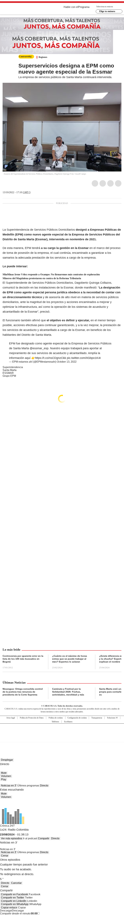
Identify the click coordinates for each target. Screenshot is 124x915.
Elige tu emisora (107, 11)
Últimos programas (28, 785)
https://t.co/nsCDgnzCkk (50, 358)
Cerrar (4, 855)
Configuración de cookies (77, 718)
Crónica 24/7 (7, 825)
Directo (44, 785)
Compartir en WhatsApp (14, 904)
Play (3, 779)
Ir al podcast (30, 838)
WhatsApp (118, 183)
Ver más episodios (11, 838)
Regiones (43, 57)
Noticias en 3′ (8, 785)
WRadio (20, 9)
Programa (83, 7)
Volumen (6, 776)
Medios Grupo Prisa (62, 738)
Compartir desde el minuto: (18, 913)
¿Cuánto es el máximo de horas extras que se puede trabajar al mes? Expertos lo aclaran (69, 659)
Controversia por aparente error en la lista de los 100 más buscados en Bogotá (23, 659)
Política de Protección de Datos (32, 718)
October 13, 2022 (67, 361)
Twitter (102, 183)
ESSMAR (8, 373)
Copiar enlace (9, 907)
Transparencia (96, 718)
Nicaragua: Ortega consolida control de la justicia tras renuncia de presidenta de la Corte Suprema (23, 692)
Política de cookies (56, 718)
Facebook (95, 183)
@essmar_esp (39, 348)
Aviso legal (10, 718)
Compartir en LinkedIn (13, 901)
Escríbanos (68, 722)
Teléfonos (55, 722)
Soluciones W (112, 718)
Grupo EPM (9, 375)
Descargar (6, 910)
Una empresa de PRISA (62, 730)
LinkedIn (110, 183)
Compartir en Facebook (14, 894)
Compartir (43, 838)
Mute (4, 772)
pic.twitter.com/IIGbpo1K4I (84, 358)
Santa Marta (9, 370)
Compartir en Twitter (12, 897)
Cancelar (16, 883)
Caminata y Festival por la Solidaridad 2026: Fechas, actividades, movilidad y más (68, 692)
